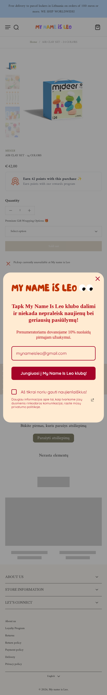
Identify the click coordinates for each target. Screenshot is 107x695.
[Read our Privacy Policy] (92, 400)
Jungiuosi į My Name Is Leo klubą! (54, 373)
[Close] (97, 278)
